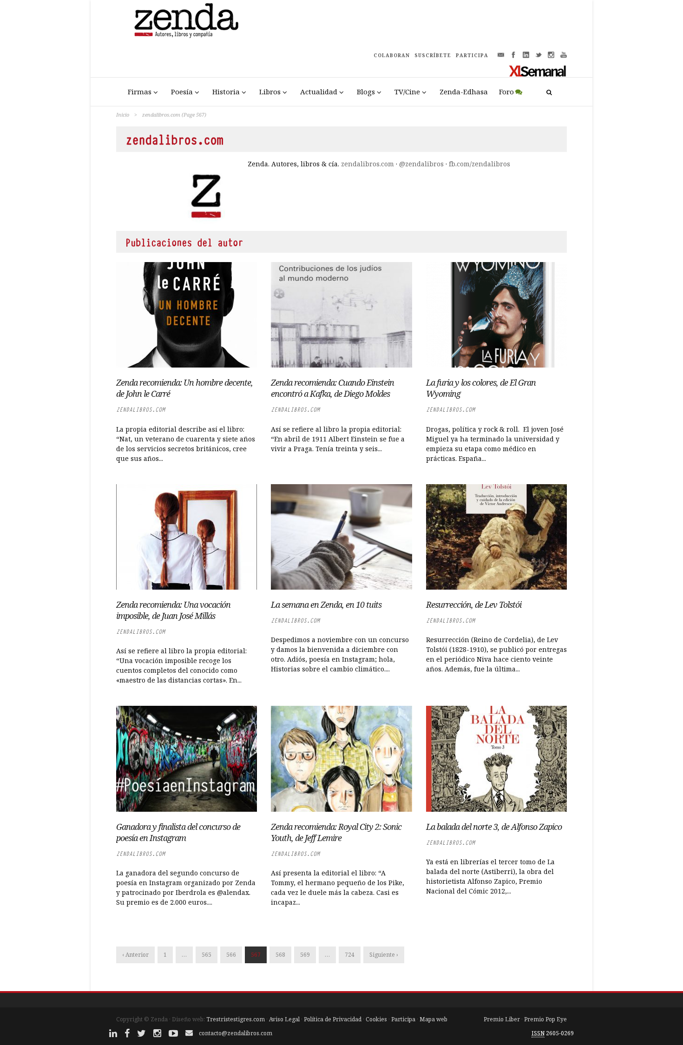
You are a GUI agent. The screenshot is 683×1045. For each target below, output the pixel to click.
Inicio (122, 114)
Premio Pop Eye (545, 1019)
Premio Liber (502, 1019)
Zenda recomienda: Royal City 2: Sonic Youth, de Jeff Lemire (336, 832)
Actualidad (318, 91)
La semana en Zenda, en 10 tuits (326, 604)
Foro (506, 91)
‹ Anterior (135, 955)
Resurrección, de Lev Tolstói (473, 604)
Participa (403, 1019)
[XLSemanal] (538, 70)
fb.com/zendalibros (479, 163)
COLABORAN (392, 55)
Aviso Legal (284, 1019)
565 (206, 955)
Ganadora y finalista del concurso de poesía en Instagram (178, 832)
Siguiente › (383, 955)
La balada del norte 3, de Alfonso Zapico (494, 826)
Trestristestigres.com (235, 1019)
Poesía (182, 91)
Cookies (376, 1019)
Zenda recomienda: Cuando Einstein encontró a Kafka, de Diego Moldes (332, 388)
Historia (226, 91)
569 (305, 955)
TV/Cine (407, 91)
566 (231, 955)
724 (350, 955)
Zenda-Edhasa (464, 91)
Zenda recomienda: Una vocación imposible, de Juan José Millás (173, 610)
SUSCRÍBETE (432, 55)
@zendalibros (421, 163)
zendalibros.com (367, 163)
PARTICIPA (472, 55)
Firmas (139, 91)
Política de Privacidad (332, 1019)
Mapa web (433, 1019)
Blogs (366, 91)
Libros (270, 91)
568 (280, 955)
